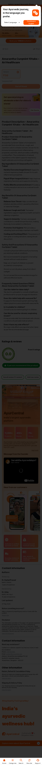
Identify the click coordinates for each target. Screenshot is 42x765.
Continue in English (31, 22)
